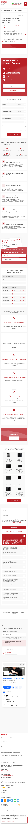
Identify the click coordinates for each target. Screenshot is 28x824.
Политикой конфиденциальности (14, 638)
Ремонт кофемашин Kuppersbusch (9, 750)
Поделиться (2, 800)
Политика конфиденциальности (14, 810)
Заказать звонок (14, 438)
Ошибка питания (6, 300)
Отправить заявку (14, 90)
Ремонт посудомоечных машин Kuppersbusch (11, 755)
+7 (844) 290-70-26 (17, 3)
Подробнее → (22, 290)
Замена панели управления (7, 111)
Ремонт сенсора (5, 121)
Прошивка (4, 104)
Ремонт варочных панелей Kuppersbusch (10, 758)
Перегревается (5, 297)
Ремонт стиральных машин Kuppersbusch (10, 752)
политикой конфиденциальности (19, 262)
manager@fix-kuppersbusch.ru (8, 779)
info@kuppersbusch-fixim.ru (7, 775)
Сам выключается (6, 294)
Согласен (24, 820)
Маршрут (8, 687)
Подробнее (14, 328)
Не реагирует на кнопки (7, 303)
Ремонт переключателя (6, 118)
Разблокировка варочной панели (8, 114)
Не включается (5, 290)
